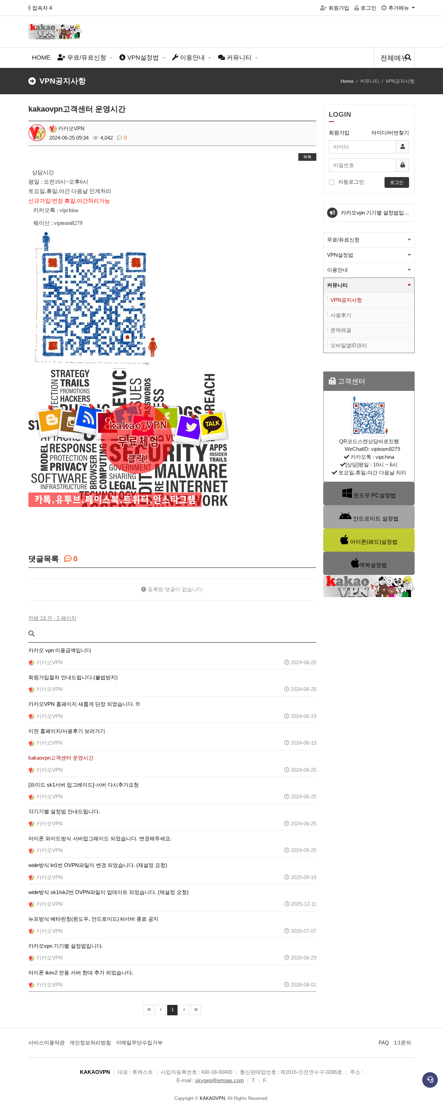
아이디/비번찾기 (390, 132)
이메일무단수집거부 (139, 1042)
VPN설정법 (143, 57)
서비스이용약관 (46, 1042)
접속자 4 (42, 8)
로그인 (368, 8)
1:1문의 (402, 1042)
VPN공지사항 (346, 300)
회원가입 (338, 8)
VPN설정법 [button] (340, 255)
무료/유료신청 (86, 57)
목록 (307, 157)
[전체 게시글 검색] (408, 57)
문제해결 (341, 330)
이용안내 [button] (337, 270)
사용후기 (341, 315)
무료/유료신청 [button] (343, 240)
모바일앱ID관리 (349, 345)
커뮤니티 (239, 57)
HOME (41, 57)
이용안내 (192, 57)
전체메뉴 (394, 58)
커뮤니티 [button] (337, 285)
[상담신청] (430, 1080)
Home (347, 81)
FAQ (384, 1042)
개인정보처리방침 (90, 1042)
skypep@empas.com (219, 1080)
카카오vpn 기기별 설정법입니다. (375, 215)
